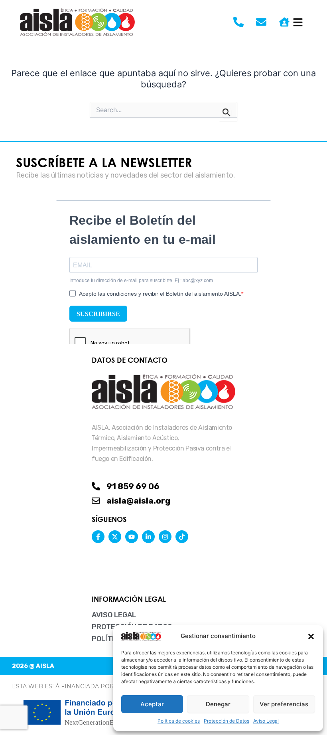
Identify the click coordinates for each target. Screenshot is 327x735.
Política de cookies (179, 721)
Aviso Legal (266, 721)
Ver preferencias (284, 704)
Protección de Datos (226, 721)
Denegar (218, 704)
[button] (311, 636)
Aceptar (152, 704)
